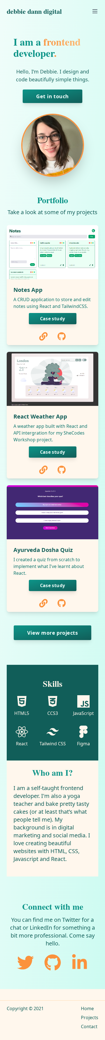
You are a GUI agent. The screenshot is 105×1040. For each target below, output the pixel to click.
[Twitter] (25, 962)
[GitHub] (52, 962)
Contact (89, 1026)
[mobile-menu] (95, 11)
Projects (89, 1017)
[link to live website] (43, 336)
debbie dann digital (34, 11)
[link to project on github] (61, 336)
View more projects (52, 632)
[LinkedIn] (79, 962)
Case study (52, 319)
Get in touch (52, 96)
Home (87, 1008)
